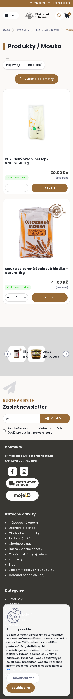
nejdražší (35, 65)
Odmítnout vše (23, 678)
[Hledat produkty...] (59, 15)
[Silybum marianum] (16, 354)
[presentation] (7, 354)
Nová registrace (61, 2)
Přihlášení (39, 2)
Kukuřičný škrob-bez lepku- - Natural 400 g (30, 161)
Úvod (6, 30)
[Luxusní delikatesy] (36, 354)
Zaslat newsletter (25, 406)
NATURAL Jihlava (47, 30)
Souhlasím (20, 687)
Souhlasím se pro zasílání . (34, 430)
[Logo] (37, 15)
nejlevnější (13, 65)
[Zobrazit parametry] (36, 79)
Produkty (23, 30)
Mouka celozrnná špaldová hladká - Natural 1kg (36, 271)
